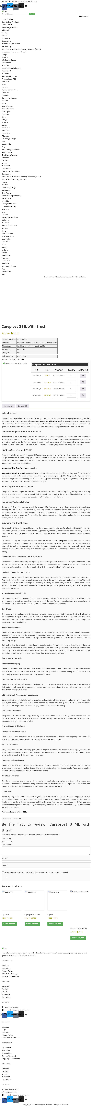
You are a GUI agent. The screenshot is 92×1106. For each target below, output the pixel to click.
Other (4, 117)
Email (5, 865)
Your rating (7, 838)
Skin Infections (8, 109)
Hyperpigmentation (10, 90)
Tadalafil (5, 33)
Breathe (5, 57)
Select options (9, 924)
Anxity (4, 125)
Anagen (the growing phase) (13, 473)
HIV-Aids (5, 73)
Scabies (5, 101)
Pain (3, 141)
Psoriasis (5, 95)
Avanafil (5, 35)
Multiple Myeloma (9, 76)
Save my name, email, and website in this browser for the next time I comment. (36, 872)
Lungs (4, 54)
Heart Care (6, 128)
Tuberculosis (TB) (9, 79)
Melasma (5, 92)
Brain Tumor (7, 65)
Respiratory (6, 46)
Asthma (5, 122)
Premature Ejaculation (11, 44)
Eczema (5, 87)
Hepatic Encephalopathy (11, 68)
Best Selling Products (10, 22)
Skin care (5, 82)
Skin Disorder (7, 106)
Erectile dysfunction (10, 27)
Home (46, 277)
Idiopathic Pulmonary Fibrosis (14, 52)
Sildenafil (5, 30)
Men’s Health (7, 25)
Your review (7, 844)
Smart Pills (6, 144)
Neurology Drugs (9, 139)
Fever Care (6, 133)
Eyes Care (5, 114)
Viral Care (5, 130)
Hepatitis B (6, 71)
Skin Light (6, 111)
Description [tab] (8, 406)
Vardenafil (6, 38)
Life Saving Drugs (9, 60)
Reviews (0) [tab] (22, 406)
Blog (3, 147)
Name (5, 858)
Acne (3, 84)
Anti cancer (6, 63)
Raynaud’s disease (9, 98)
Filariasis (5, 136)
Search (4, 14)
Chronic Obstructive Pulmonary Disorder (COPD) (21, 49)
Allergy (4, 120)
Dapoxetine (6, 41)
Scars (4, 103)
